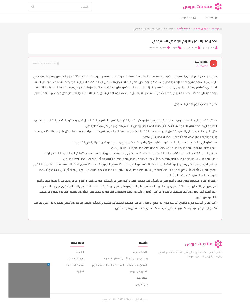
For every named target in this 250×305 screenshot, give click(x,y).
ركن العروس (141, 284)
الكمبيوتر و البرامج (139, 271)
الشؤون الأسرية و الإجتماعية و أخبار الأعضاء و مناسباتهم (120, 265)
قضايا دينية (142, 278)
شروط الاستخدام (76, 258)
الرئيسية (216, 29)
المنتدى (209, 17)
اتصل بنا (80, 271)
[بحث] (30, 6)
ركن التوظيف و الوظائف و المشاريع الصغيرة (126, 258)
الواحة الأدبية (183, 29)
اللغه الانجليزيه (140, 252)
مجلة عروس (186, 17)
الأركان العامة (201, 29)
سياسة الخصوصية (75, 265)
